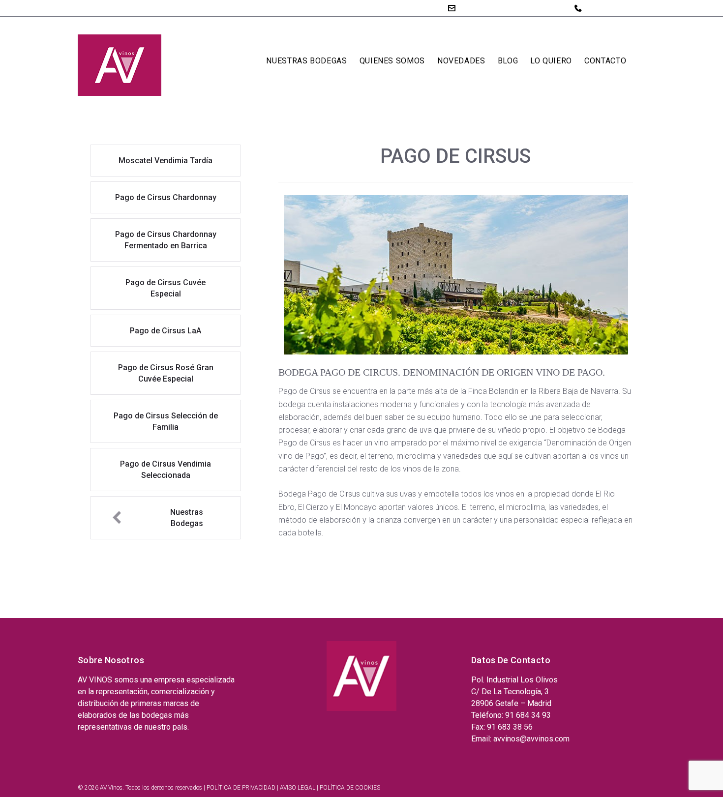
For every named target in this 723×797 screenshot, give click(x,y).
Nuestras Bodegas (306, 60)
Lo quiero (551, 60)
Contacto (605, 60)
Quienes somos (392, 60)
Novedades (461, 60)
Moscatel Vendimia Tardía (165, 160)
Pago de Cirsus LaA (165, 330)
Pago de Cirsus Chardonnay (165, 197)
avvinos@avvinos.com (499, 7)
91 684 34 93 (609, 8)
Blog (508, 60)
